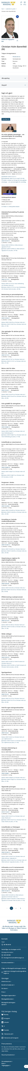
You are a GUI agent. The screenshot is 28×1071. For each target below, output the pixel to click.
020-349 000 (7, 955)
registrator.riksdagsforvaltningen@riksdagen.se (15, 972)
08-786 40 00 (7, 944)
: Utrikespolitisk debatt (11, 206)
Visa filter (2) (5, 119)
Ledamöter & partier (11, 9)
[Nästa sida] (20, 908)
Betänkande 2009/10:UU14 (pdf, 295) (13, 178)
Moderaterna (16, 56)
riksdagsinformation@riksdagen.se (14, 958)
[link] (7, 908)
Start (2, 9)
